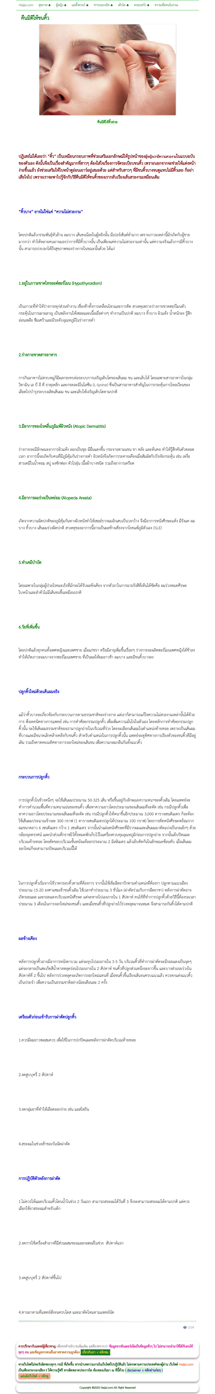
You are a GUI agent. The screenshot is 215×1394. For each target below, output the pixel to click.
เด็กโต (122, 5)
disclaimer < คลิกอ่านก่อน (144, 1370)
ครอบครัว (140, 5)
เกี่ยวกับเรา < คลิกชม (95, 1352)
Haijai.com (26, 5)
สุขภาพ (44, 5)
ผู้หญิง (60, 5)
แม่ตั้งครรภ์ (79, 5)
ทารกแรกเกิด (102, 5)
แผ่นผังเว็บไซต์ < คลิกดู (34, 1376)
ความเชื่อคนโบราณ (166, 5)
